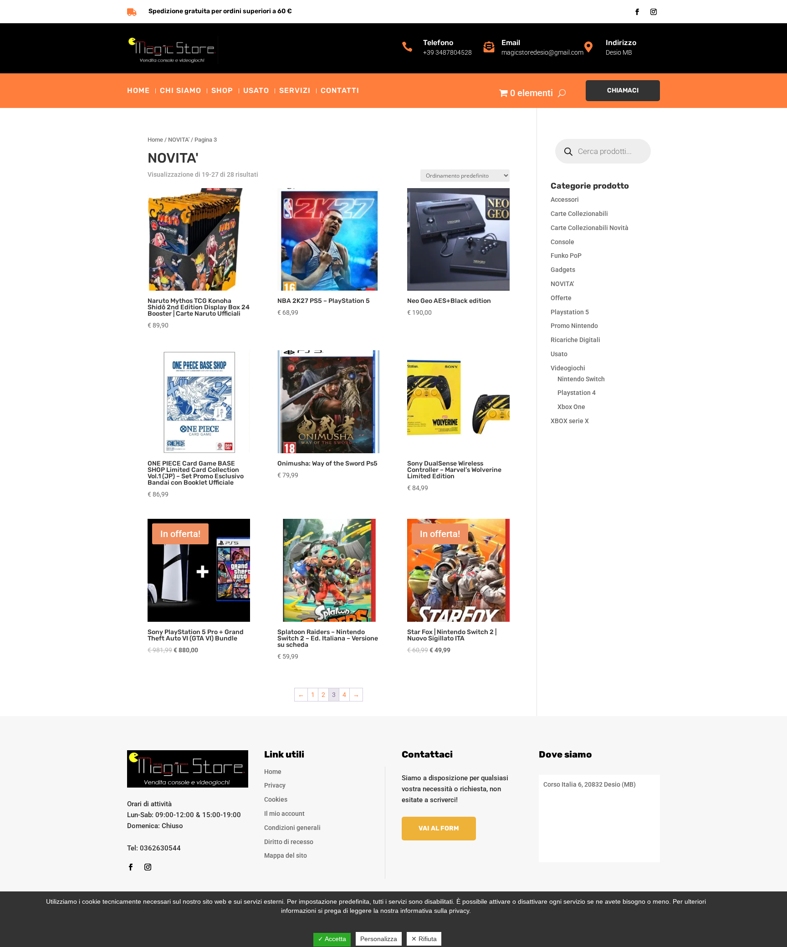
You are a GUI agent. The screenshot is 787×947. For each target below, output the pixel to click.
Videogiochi (568, 368)
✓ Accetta (332, 938)
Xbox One (571, 406)
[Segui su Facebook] (637, 11)
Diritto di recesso (288, 841)
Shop (222, 91)
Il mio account (284, 813)
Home (138, 91)
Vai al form (439, 828)
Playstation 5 (570, 312)
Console (562, 242)
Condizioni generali (292, 827)
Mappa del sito (285, 855)
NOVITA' (178, 139)
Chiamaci (623, 90)
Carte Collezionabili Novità (590, 227)
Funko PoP (566, 255)
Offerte (561, 298)
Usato (256, 91)
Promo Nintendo (574, 325)
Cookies (275, 799)
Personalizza (378, 938)
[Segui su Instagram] (653, 11)
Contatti (340, 91)
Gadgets (563, 269)
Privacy (275, 785)
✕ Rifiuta (424, 938)
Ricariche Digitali (575, 339)
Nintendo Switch (581, 379)
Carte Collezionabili (579, 213)
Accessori (565, 199)
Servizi (295, 91)
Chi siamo (180, 91)
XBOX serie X (570, 421)
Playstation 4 (576, 392)
